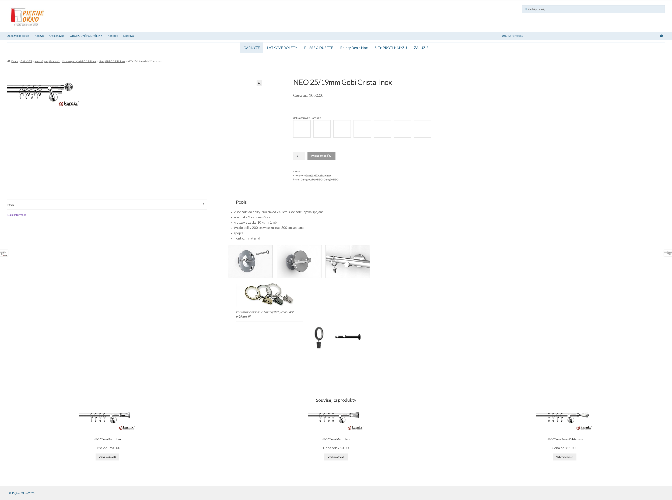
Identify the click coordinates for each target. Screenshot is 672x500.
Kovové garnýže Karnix (47, 61)
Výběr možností (107, 456)
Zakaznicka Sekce (18, 35)
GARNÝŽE (251, 47)
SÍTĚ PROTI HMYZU (391, 47)
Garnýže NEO (331, 179)
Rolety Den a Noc (354, 47)
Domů (14, 61)
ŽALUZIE (421, 47)
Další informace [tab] (16, 214)
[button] (259, 83)
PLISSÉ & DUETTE (318, 47)
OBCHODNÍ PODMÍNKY (86, 35)
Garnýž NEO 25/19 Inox (112, 61)
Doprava (128, 35)
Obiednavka (56, 35)
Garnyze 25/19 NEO (312, 179)
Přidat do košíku (321, 155)
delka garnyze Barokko (307, 117)
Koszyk (39, 35)
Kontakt (113, 35)
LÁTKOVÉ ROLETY (282, 47)
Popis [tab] (10, 204)
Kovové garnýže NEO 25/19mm (79, 61)
